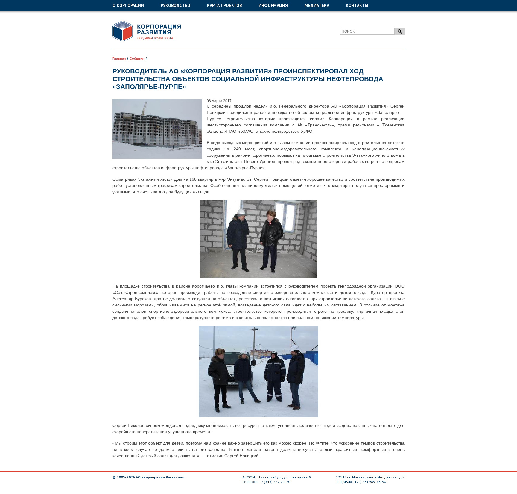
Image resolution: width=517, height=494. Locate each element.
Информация (273, 5)
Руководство (175, 5)
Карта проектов (224, 5)
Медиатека (317, 5)
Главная (119, 58)
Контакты (357, 5)
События (137, 58)
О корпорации (128, 5)
